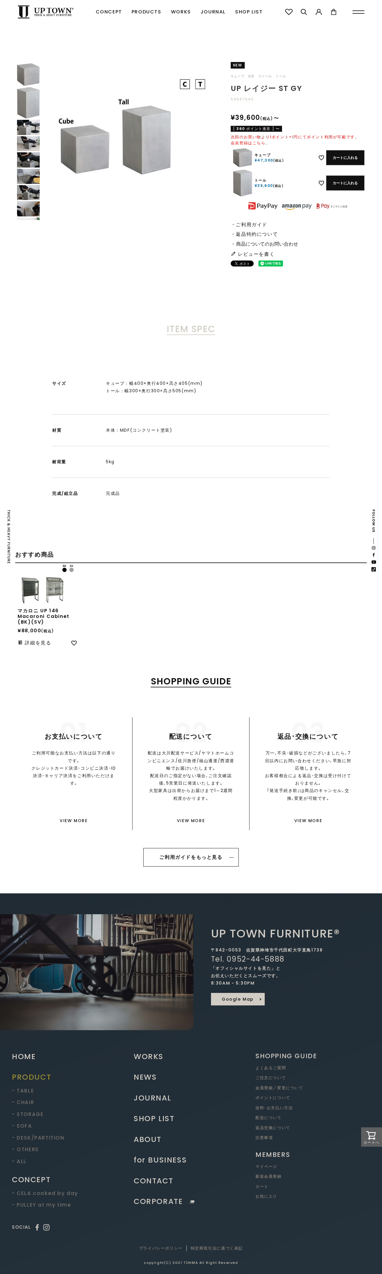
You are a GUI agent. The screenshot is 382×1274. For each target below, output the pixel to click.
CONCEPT (109, 11)
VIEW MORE (73, 821)
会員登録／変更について (279, 1088)
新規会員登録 (268, 1176)
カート (262, 1186)
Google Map (238, 999)
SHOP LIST (249, 11)
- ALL (19, 1161)
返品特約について (257, 234)
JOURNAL (213, 11)
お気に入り (266, 1196)
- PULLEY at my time (41, 1204)
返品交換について (272, 1128)
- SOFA (22, 1125)
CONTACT (153, 1181)
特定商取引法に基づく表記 (217, 1248)
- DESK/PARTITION (38, 1137)
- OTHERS (25, 1149)
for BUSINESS (160, 1160)
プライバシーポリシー (161, 1248)
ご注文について (270, 1077)
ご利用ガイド (251, 224)
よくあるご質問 (270, 1068)
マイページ (266, 1166)
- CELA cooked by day (45, 1193)
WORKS (181, 11)
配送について (268, 1117)
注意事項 (264, 1137)
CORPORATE (158, 1201)
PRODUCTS (146, 11)
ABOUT (147, 1139)
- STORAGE (28, 1114)
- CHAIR (23, 1102)
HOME (24, 1056)
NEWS (145, 1077)
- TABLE (23, 1090)
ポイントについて (272, 1097)
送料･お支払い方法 (274, 1108)
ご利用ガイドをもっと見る (190, 857)
